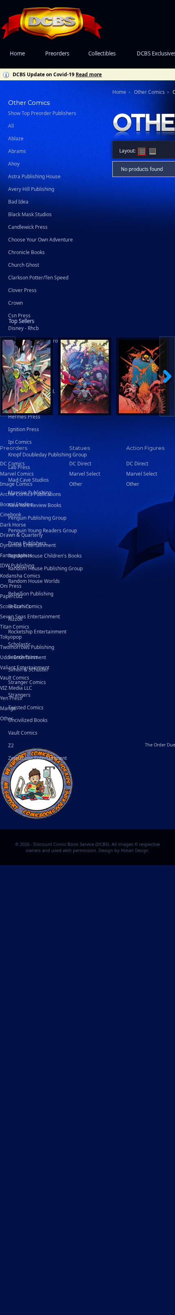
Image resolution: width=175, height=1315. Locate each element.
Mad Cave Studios (28, 479)
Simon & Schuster (28, 669)
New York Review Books (34, 505)
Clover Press (22, 290)
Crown (15, 302)
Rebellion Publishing (30, 593)
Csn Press (19, 315)
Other (6, 718)
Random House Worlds (34, 581)
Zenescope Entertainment (37, 758)
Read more (89, 74)
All (11, 125)
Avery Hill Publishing (31, 189)
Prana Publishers (27, 543)
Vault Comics (22, 732)
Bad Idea (18, 201)
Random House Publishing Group (45, 568)
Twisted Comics (26, 707)
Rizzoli (15, 618)
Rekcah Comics (25, 606)
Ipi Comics (20, 441)
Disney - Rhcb (23, 328)
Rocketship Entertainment (37, 631)
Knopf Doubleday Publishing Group (47, 454)
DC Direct (137, 463)
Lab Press (19, 467)
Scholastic (19, 644)
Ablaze (16, 138)
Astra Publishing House (34, 176)
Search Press (23, 656)
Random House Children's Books (45, 555)
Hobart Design (134, 850)
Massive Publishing (29, 492)
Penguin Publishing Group (37, 517)
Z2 (11, 745)
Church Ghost (23, 264)
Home (17, 53)
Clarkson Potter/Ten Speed (38, 277)
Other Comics (149, 92)
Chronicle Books (26, 252)
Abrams (17, 151)
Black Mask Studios (30, 214)
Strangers (19, 694)
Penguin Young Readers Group (42, 530)
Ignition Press (23, 429)
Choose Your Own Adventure (40, 239)
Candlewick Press (28, 227)
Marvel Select (141, 473)
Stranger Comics (27, 682)
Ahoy (14, 163)
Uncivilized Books (28, 720)
